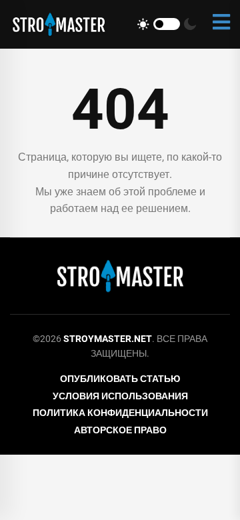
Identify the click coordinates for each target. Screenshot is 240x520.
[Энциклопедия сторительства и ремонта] (58, 24)
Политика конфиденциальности (120, 412)
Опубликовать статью (120, 378)
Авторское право (120, 430)
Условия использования (120, 396)
